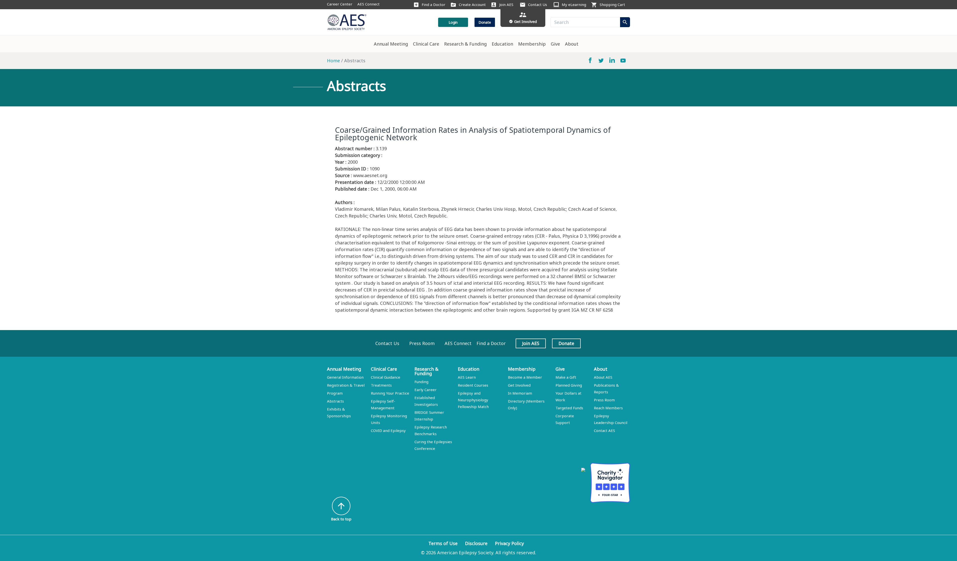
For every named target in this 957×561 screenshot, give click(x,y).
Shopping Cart (612, 4)
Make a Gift (566, 377)
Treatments (381, 385)
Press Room (422, 343)
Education (502, 44)
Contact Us (537, 4)
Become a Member (525, 377)
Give (555, 44)
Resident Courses (473, 385)
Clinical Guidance (385, 377)
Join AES (506, 4)
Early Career (425, 389)
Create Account (472, 4)
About (571, 44)
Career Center (339, 3)
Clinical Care (426, 44)
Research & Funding (465, 44)
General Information (345, 377)
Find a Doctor (433, 4)
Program (335, 393)
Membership (532, 44)
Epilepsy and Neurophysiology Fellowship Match (473, 400)
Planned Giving (569, 385)
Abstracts (335, 401)
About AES (603, 377)
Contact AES (604, 430)
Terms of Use (443, 543)
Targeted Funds (569, 407)
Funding (421, 381)
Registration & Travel (346, 385)
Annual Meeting (391, 44)
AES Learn (467, 377)
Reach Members (608, 407)
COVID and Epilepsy (388, 430)
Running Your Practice (390, 393)
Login (453, 22)
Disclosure (476, 543)
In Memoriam (520, 393)
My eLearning (574, 4)
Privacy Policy (509, 543)
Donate (484, 22)
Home (333, 61)
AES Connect (368, 3)
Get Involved (519, 385)
